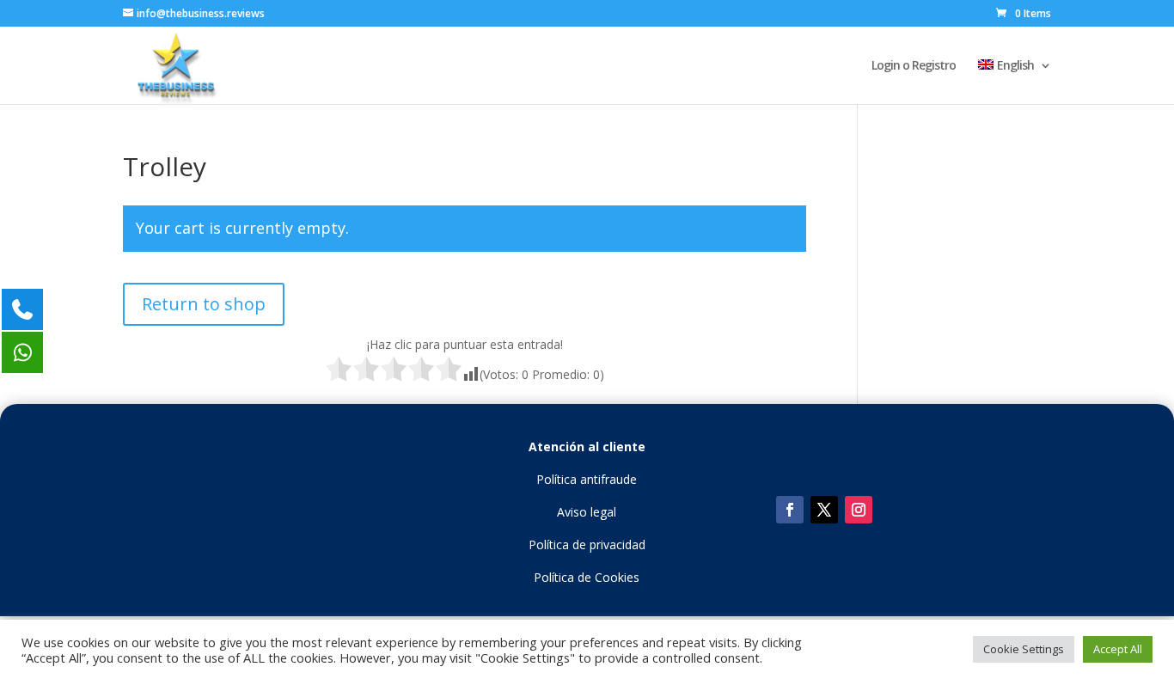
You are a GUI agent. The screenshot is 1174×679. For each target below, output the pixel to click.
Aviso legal (586, 512)
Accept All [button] (1117, 649)
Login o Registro (913, 66)
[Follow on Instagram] (858, 509)
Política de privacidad (587, 544)
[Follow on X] (824, 509)
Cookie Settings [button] (1023, 649)
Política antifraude (586, 479)
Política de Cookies (586, 577)
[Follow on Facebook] (790, 509)
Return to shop (204, 303)
